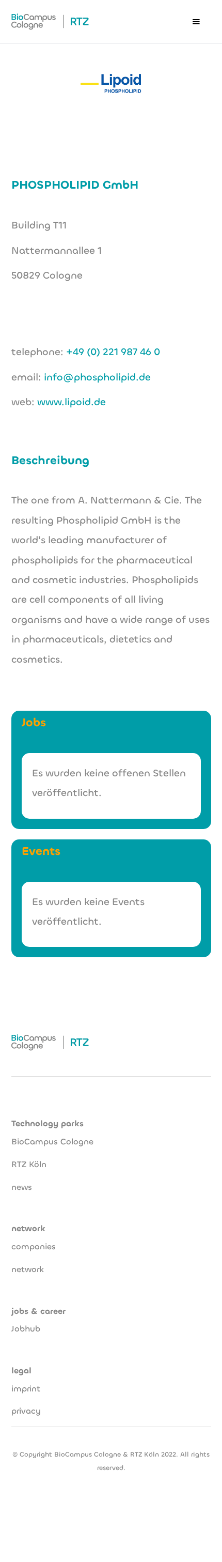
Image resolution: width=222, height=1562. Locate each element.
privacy (26, 1410)
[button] (196, 22)
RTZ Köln (28, 1164)
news (21, 1187)
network (27, 1269)
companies (33, 1246)
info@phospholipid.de (97, 377)
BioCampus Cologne (52, 1141)
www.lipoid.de (71, 401)
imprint (25, 1388)
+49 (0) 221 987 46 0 (113, 351)
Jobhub (25, 1328)
